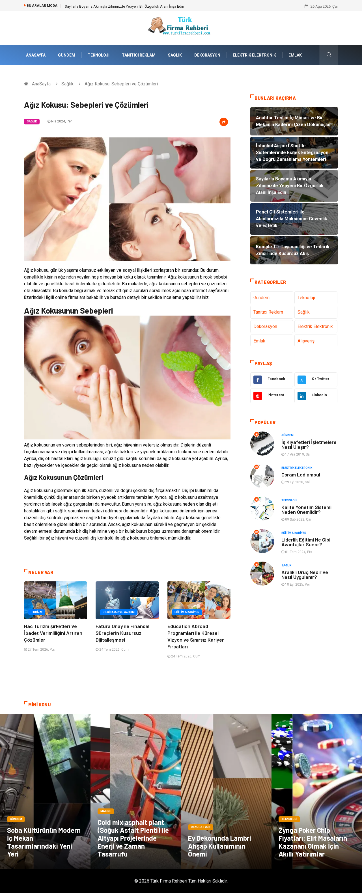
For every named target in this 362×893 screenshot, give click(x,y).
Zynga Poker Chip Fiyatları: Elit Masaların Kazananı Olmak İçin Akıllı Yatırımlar (313, 842)
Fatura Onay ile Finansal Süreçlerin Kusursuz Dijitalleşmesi (122, 633)
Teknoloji (98, 55)
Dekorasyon (207, 55)
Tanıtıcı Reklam (139, 55)
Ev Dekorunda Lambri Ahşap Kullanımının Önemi (219, 846)
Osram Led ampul (300, 474)
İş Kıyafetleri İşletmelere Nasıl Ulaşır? (309, 444)
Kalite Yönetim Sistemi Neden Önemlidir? (306, 509)
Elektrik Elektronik (254, 55)
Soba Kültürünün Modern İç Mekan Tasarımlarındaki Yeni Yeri (44, 842)
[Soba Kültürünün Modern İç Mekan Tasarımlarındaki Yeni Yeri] (45, 791)
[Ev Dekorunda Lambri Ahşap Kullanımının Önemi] (226, 791)
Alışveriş (306, 341)
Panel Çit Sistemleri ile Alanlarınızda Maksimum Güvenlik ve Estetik (119, 6)
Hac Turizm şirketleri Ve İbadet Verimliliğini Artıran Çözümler (53, 633)
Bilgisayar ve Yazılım (119, 612)
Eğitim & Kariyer (186, 612)
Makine (105, 811)
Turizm (36, 612)
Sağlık (175, 55)
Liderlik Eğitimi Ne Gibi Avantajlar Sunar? (305, 541)
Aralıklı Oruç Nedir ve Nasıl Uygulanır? (304, 574)
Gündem (66, 55)
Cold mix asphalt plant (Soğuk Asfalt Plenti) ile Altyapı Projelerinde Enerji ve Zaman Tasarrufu (133, 838)
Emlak (295, 55)
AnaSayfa (36, 55)
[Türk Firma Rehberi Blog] (181, 28)
